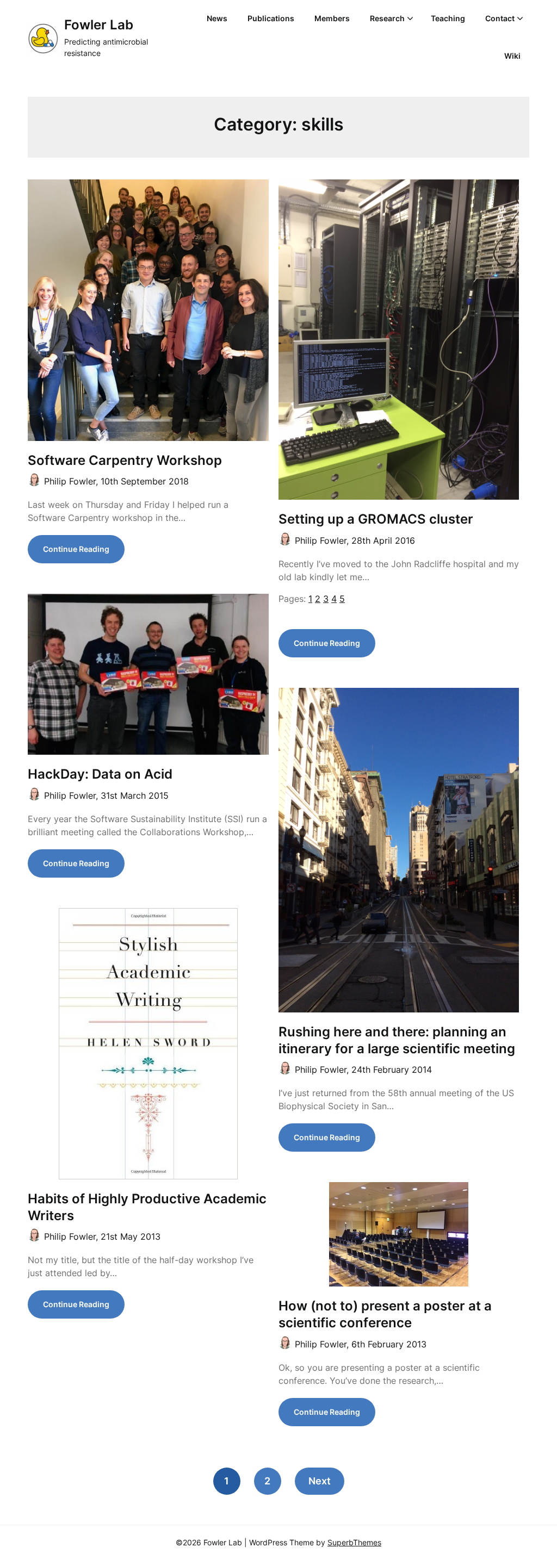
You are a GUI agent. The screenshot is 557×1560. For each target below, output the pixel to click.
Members (332, 18)
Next (319, 1481)
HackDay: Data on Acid (100, 774)
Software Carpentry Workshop (125, 460)
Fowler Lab (98, 25)
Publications (270, 18)
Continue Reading (76, 549)
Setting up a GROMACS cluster (375, 519)
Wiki (512, 55)
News (217, 18)
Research (387, 18)
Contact (500, 18)
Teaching (448, 18)
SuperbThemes (354, 1542)
